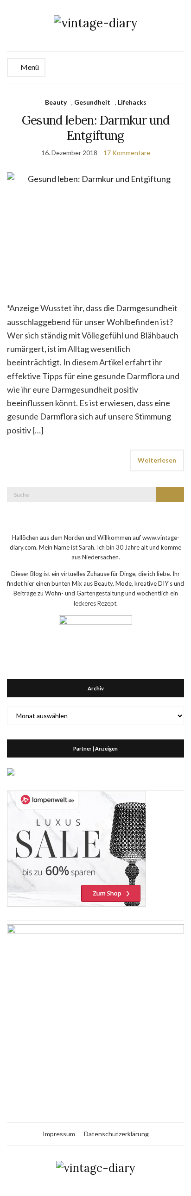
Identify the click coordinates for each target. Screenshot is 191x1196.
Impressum (59, 1134)
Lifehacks (132, 102)
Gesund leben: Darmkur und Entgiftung (96, 128)
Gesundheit (92, 102)
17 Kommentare (126, 153)
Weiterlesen (157, 460)
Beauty (56, 102)
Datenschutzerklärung (116, 1134)
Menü (29, 67)
